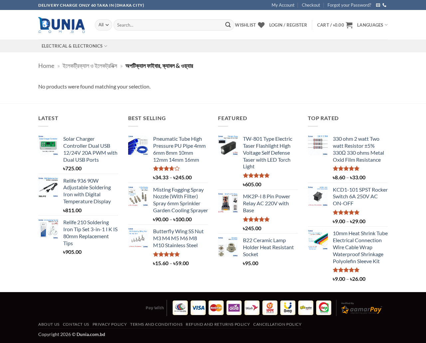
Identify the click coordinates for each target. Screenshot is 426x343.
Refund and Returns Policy (218, 324)
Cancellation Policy (277, 324)
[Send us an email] (378, 5)
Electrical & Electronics (72, 46)
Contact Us (76, 324)
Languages (370, 25)
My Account (283, 5)
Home (46, 65)
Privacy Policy (110, 324)
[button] (334, 25)
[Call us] (384, 5)
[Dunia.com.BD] (61, 25)
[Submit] (228, 25)
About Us (49, 324)
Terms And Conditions (156, 324)
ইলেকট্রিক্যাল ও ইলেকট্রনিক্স (90, 65)
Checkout (311, 5)
